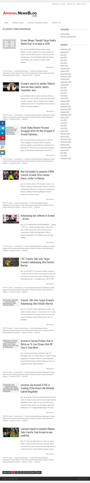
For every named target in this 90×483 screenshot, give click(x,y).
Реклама (17, 75)
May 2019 (63, 126)
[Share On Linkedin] (2, 133)
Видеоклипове (39, 71)
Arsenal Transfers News (38, 23)
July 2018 (63, 153)
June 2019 (63, 123)
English (32, 71)
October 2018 (64, 145)
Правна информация (9, 75)
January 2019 (64, 137)
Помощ (52, 73)
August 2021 (64, 52)
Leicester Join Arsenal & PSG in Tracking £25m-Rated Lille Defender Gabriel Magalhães (37, 388)
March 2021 (64, 66)
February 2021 (65, 68)
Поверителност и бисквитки (41, 73)
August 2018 (64, 150)
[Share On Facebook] (2, 123)
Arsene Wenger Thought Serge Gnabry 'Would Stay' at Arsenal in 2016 (38, 41)
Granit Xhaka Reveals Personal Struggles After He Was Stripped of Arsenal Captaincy (38, 131)
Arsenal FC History (58, 4)
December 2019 (65, 106)
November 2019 (65, 109)
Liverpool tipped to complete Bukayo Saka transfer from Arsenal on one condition (38, 432)
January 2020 (64, 104)
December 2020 (65, 74)
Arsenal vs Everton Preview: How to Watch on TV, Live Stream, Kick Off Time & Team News (37, 344)
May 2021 (63, 60)
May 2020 (63, 93)
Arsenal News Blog (12, 479)
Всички (46, 71)
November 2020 (65, 76)
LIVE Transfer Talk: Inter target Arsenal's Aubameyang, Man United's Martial (37, 262)
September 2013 (65, 158)
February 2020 (65, 101)
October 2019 (64, 112)
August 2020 (64, 85)
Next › (33, 472)
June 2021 (63, 57)
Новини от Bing (19, 73)
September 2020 (65, 82)
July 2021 (63, 55)
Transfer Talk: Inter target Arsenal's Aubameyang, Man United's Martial (37, 301)
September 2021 (65, 49)
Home (6, 23)
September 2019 (65, 115)
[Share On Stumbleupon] (2, 147)
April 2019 (63, 128)
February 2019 (65, 134)
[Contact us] (2, 152)
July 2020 (63, 87)
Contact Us (71, 4)
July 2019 (63, 120)
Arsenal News (18, 23)
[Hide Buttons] (1, 157)
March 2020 (64, 98)
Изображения (6, 73)
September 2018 (65, 147)
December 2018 (65, 139)
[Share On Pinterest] (2, 137)
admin (10, 71)
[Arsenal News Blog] (20, 18)
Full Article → (51, 67)
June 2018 (63, 155)
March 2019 (64, 131)
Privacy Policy (81, 4)
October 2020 (64, 79)
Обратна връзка (29, 73)
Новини (13, 73)
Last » (39, 472)
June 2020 (63, 90)
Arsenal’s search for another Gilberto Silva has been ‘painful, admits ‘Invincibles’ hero (38, 87)
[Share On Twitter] (2, 128)
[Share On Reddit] (2, 142)
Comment (37, 75)
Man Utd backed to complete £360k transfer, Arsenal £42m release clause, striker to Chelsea (37, 175)
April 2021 (63, 63)
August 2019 (64, 117)
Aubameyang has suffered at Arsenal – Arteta (38, 217)
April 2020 (63, 96)
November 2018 (65, 142)
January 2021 (64, 71)
